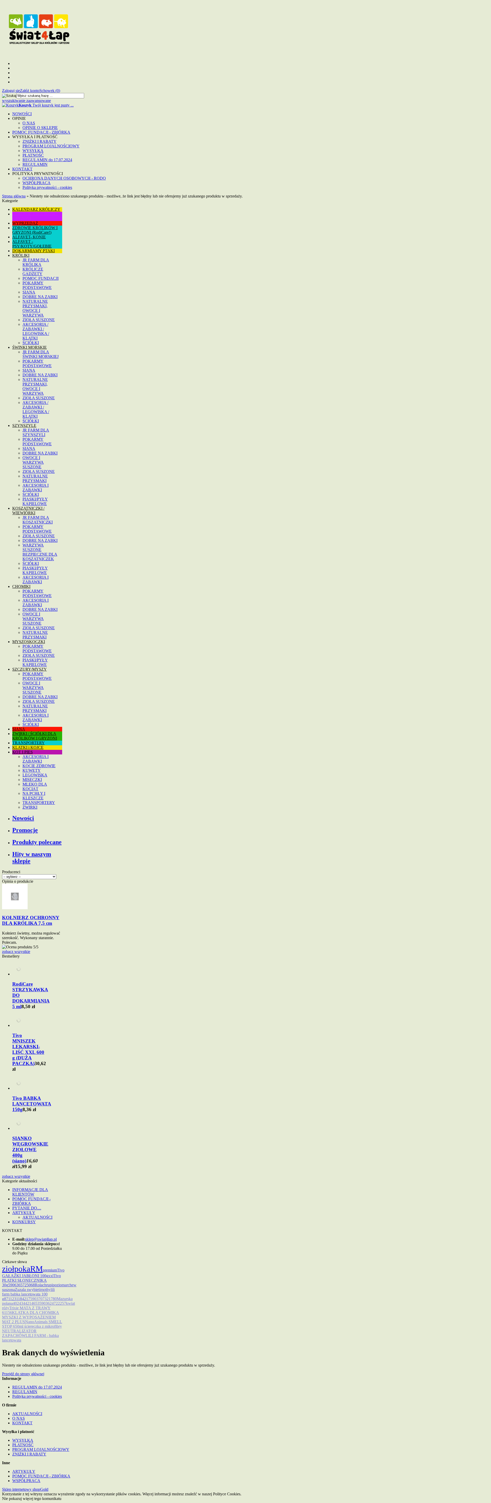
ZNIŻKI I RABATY (40, 141)
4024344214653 (26, 1303)
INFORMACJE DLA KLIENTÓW (30, 1191)
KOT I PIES (22, 752)
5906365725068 (21, 1285)
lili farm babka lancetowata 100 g (28, 1294)
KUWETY (32, 770)
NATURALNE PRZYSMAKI (35, 478)
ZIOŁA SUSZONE (39, 320)
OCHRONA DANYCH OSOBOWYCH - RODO (64, 178)
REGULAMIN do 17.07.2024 (47, 160)
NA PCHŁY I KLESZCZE (34, 795)
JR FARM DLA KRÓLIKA (36, 262)
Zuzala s (21, 1289)
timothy (44, 1289)
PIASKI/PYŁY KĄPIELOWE (35, 501)
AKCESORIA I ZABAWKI (36, 487)
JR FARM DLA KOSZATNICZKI (38, 519)
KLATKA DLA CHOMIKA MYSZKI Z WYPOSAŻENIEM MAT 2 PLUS (30, 1317)
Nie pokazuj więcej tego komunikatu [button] (31, 1498)
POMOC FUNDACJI (41, 278)
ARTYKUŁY (23, 1212)
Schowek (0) (49, 90)
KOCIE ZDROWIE (39, 766)
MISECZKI (32, 779)
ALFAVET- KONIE (29, 237)
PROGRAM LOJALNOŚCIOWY (51, 146)
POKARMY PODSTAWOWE (37, 285)
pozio (57, 1285)
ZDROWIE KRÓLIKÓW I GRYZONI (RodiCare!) (35, 230)
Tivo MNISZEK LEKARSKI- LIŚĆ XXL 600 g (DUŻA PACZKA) (28, 1049)
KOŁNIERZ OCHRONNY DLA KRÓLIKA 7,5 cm (30, 920)
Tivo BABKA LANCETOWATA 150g (31, 1104)
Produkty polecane (37, 842)
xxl (50, 1276)
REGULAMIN (35, 164)
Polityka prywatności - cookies (47, 187)
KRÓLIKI (20, 255)
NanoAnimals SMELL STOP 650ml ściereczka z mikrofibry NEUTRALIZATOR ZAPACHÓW (32, 1329)
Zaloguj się (11, 90)
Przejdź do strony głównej (23, 1374)
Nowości (23, 818)
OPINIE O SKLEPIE (40, 127)
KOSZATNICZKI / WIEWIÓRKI (28, 510)
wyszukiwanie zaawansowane (26, 100)
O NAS (29, 123)
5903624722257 (52, 1303)
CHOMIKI (21, 586)
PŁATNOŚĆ (33, 155)
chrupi (47, 1285)
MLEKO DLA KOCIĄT (35, 786)
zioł (8, 1268)
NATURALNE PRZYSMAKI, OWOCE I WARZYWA (35, 308)
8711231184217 (17, 1299)
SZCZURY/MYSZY (29, 669)
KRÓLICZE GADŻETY (33, 271)
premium (50, 1270)
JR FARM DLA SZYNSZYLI (36, 432)
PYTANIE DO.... (26, 1208)
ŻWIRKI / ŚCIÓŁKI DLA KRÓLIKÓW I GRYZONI (34, 735)
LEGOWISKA (35, 775)
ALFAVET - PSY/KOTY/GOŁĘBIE (32, 243)
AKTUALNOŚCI (37, 1217)
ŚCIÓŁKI (31, 343)
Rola (38, 1285)
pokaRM (28, 1268)
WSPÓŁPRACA (37, 183)
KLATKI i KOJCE (27, 747)
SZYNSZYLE (24, 425)
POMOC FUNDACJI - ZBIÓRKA (41, 132)
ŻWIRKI (30, 807)
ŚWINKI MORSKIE (29, 347)
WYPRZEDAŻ (25, 223)
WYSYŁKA (33, 150)
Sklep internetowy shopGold (25, 1489)
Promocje (25, 830)
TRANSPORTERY (28, 743)
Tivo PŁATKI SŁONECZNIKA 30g (31, 1280)
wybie (33, 1289)
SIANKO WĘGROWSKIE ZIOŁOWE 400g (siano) (30, 1149)
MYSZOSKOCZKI (28, 641)
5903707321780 (43, 1299)
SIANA (29, 292)
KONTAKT (22, 169)
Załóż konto (29, 90)
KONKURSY (24, 1222)
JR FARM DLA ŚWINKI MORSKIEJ (41, 354)
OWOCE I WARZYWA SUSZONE (33, 462)
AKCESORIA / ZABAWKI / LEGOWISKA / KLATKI (36, 331)
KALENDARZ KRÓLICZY (36, 209)
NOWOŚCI (22, 114)
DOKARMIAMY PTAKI (33, 251)
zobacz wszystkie (16, 951)
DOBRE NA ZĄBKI (40, 297)
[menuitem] (250, 114)
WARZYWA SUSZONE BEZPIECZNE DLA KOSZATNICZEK (40, 552)
